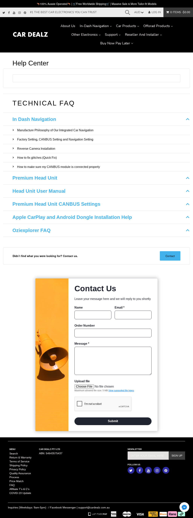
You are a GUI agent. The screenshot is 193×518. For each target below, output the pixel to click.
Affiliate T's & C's (19, 489)
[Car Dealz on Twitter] (4, 12)
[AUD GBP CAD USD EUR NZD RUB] (138, 12)
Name (78, 307)
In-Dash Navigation (97, 26)
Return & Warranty (20, 457)
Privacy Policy (17, 469)
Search (13, 453)
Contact (170, 256)
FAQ (12, 485)
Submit (113, 421)
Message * (81, 343)
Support (114, 34)
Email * (119, 307)
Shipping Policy (18, 465)
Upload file (82, 381)
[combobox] (96, 78)
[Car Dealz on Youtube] (14, 12)
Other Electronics (87, 34)
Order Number (84, 325)
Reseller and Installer (144, 34)
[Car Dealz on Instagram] (19, 12)
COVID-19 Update (20, 492)
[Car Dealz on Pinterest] (25, 12)
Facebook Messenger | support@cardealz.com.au (80, 507)
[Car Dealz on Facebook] (9, 12)
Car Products (128, 26)
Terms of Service (19, 461)
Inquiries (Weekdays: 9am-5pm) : (28, 507)
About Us (68, 26)
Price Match (16, 481)
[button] (184, 507)
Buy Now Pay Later (117, 43)
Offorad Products (159, 26)
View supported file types (121, 390)
